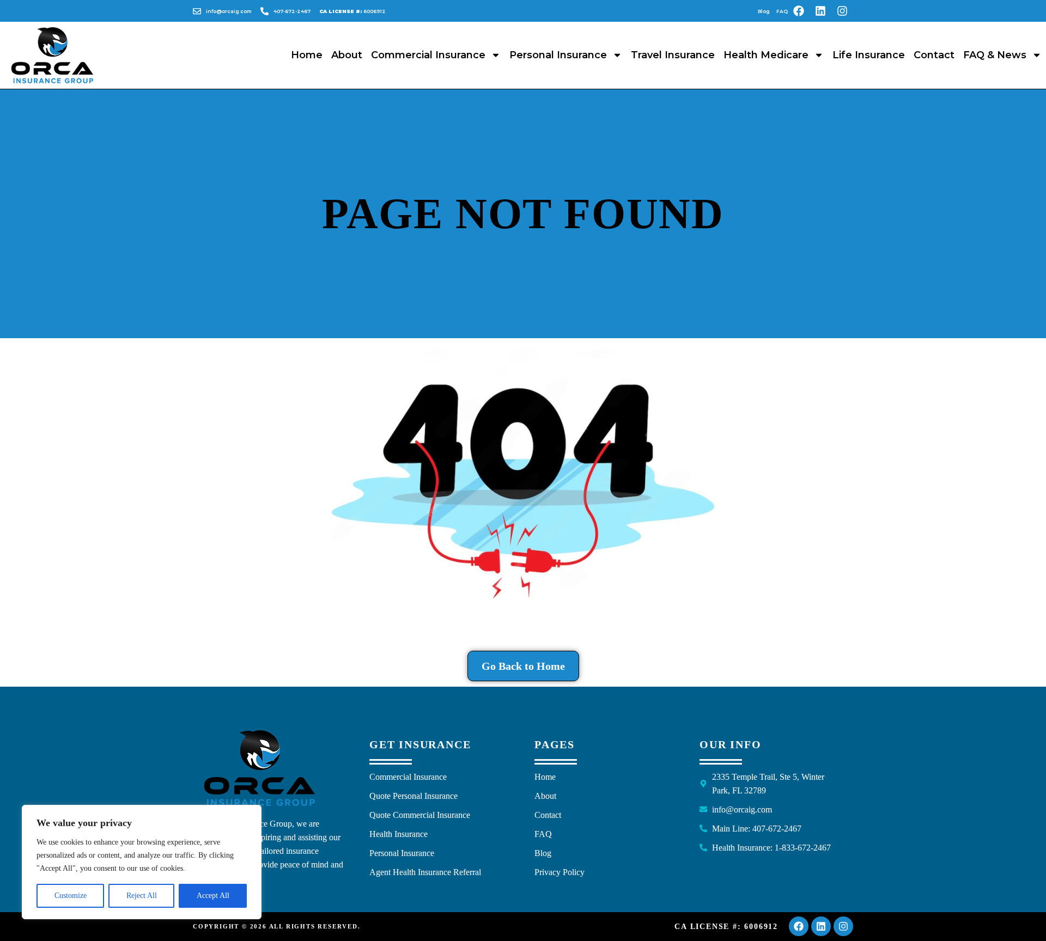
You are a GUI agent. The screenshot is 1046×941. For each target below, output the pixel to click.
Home (307, 55)
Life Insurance (868, 55)
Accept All (213, 895)
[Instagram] (842, 11)
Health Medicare (765, 55)
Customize (70, 895)
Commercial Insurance (428, 55)
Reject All (141, 895)
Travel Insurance (673, 55)
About (346, 55)
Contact (934, 55)
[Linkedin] (820, 11)
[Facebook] (799, 11)
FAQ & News (994, 55)
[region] (142, 862)
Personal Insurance (558, 55)
